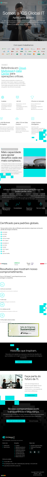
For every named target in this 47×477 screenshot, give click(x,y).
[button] (21, 3)
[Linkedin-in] (30, 452)
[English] (2, 475)
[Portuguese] (3, 475)
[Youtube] (34, 452)
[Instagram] (38, 452)
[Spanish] (5, 475)
